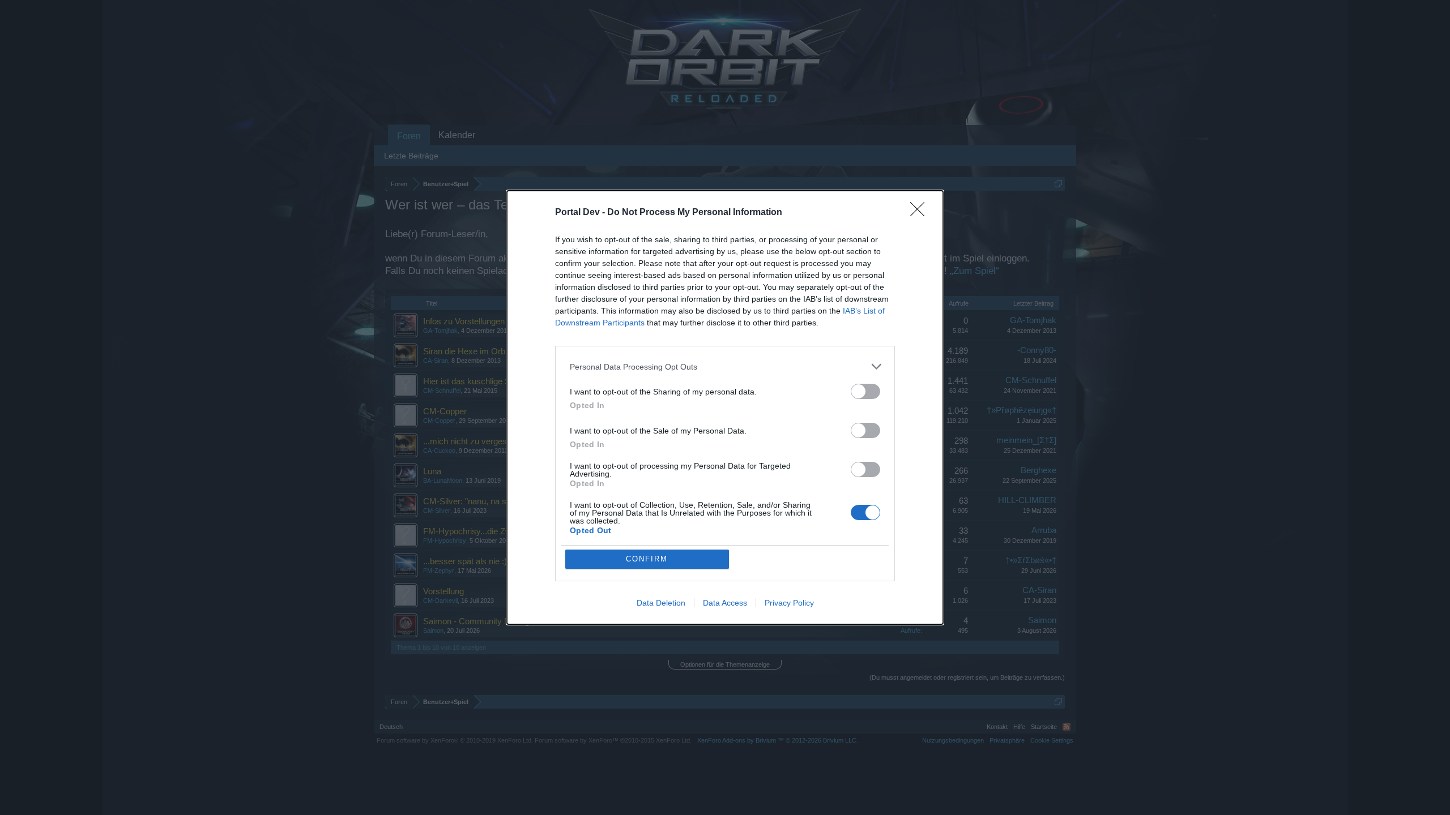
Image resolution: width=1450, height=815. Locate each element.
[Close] (921, 213)
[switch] (865, 391)
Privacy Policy (789, 602)
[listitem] (725, 366)
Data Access (725, 602)
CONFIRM (647, 559)
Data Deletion (661, 602)
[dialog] (725, 407)
